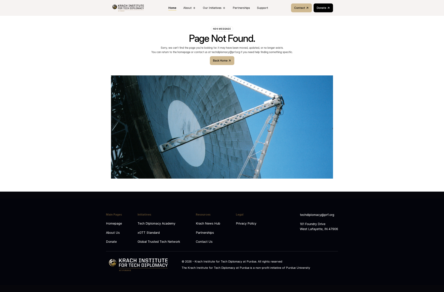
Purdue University (298, 267)
